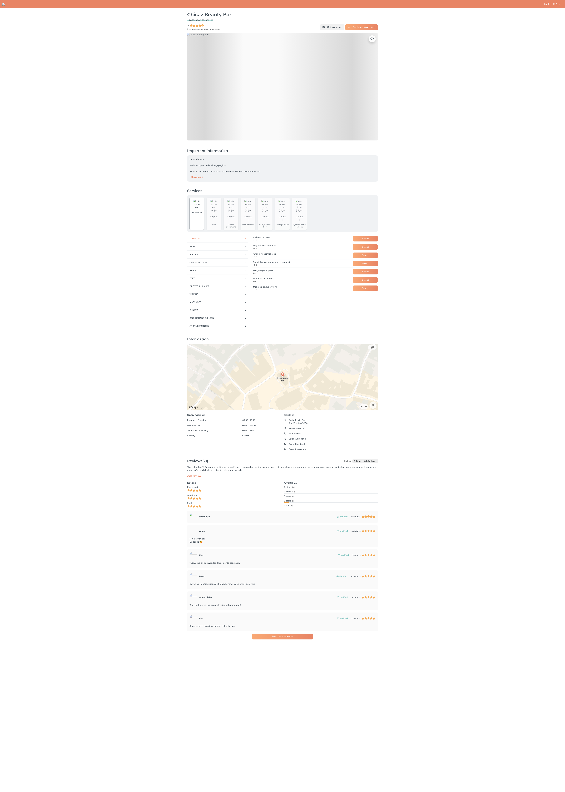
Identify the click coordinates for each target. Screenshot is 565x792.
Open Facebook (297, 444)
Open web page (297, 438)
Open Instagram (297, 449)
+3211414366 (295, 433)
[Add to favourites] (372, 38)
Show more (197, 177)
